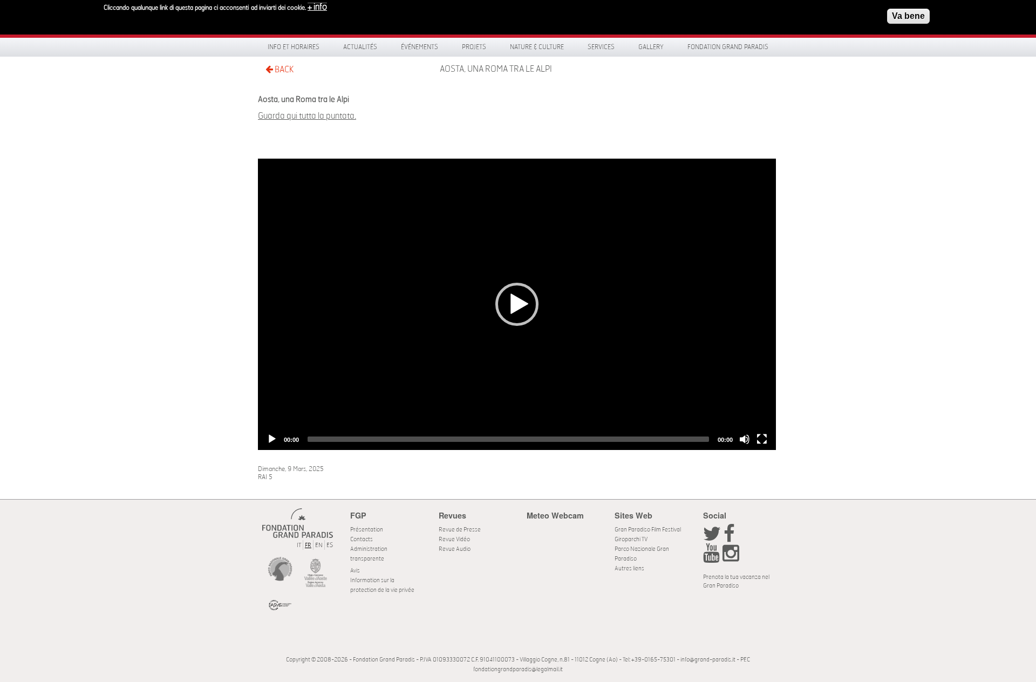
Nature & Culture (537, 47)
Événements (419, 47)
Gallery (651, 47)
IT (299, 545)
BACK (283, 69)
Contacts (361, 539)
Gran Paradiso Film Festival (648, 530)
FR (308, 545)
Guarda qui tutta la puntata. (307, 116)
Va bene (908, 16)
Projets (474, 47)
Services (601, 47)
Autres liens (629, 568)
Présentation (366, 530)
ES (329, 545)
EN (319, 545)
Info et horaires (293, 47)
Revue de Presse (460, 530)
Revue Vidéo (454, 539)
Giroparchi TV (631, 539)
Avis (355, 571)
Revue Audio (455, 549)
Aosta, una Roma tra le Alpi (496, 69)
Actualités (360, 47)
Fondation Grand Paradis (727, 47)
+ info (317, 7)
